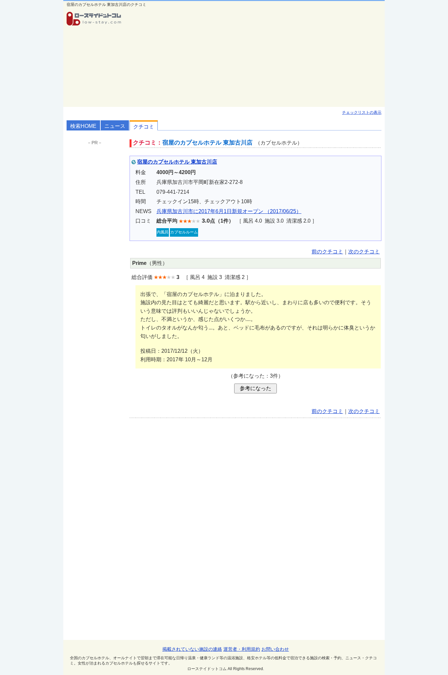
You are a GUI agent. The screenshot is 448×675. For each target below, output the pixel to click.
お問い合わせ (275, 649)
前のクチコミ (327, 251)
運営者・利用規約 (241, 649)
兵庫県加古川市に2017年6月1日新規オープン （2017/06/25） (228, 211)
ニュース (114, 126)
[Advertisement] (255, 58)
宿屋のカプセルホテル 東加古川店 (177, 162)
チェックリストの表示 (361, 112)
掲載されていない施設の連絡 (192, 649)
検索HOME (83, 126)
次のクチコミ (364, 251)
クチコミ (143, 126)
